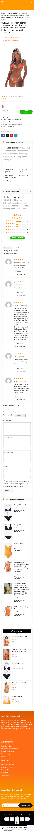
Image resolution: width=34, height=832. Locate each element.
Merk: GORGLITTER (6, 131)
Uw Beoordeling (8, 415)
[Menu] (2, 2)
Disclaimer (4, 772)
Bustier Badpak (18, 543)
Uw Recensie (7, 420)
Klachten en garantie (7, 754)
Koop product (26, 111)
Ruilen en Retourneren (8, 751)
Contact (3, 756)
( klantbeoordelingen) (17, 96)
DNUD (13, 641)
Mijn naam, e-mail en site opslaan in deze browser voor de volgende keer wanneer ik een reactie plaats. (16, 483)
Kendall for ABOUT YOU (18, 668)
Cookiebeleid (5, 775)
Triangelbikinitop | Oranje (19, 636)
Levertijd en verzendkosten (9, 748)
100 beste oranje (12, 13)
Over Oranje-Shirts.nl (7, 764)
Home (3, 13)
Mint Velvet (14, 656)
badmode (24, 13)
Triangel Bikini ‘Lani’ (20, 505)
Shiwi (13, 689)
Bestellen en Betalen (7, 746)
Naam (5, 466)
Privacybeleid (5, 770)
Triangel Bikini (18, 525)
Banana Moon (15, 701)
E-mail (5, 474)
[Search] (31, 2)
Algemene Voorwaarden (8, 767)
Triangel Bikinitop (17, 696)
